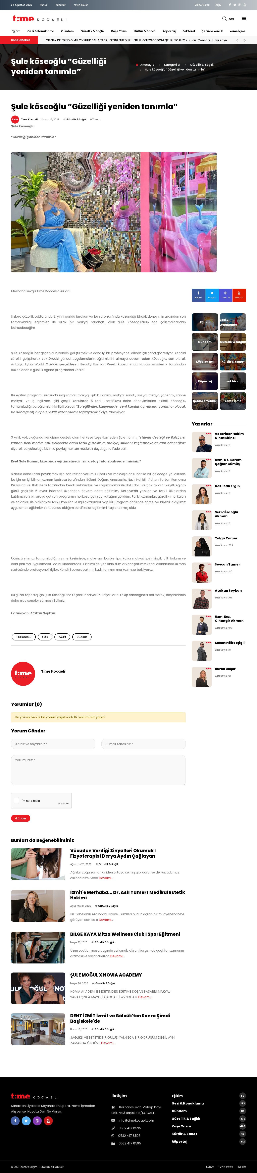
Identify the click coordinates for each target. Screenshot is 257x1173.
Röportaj (169, 31)
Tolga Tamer (226, 538)
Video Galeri (202, 5)
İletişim (242, 1166)
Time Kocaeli (29, 119)
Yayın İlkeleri (80, 5)
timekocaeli (23, 637)
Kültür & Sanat (145, 31)
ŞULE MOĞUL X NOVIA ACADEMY (106, 975)
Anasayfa (147, 65)
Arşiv (218, 5)
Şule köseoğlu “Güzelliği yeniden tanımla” (175, 69)
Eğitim (15, 31)
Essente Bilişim (28, 1167)
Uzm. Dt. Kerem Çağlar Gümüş (228, 462)
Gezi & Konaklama (40, 31)
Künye (44, 5)
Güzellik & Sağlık (92, 31)
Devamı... (106, 878)
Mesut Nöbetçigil (230, 642)
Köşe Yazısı (119, 31)
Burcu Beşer (225, 669)
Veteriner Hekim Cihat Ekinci (229, 436)
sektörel (189, 31)
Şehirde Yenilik (212, 31)
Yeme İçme (238, 31)
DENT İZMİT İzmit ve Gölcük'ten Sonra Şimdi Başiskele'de (120, 1018)
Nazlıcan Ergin (227, 486)
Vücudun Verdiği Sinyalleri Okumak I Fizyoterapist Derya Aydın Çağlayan (114, 40)
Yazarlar (60, 5)
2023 (45, 637)
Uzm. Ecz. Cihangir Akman (229, 618)
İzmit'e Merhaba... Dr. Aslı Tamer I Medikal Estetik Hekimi (127, 895)
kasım (62, 637)
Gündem (67, 31)
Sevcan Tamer (227, 564)
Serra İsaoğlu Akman (226, 514)
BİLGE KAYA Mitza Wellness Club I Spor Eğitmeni (125, 934)
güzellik (82, 637)
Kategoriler (172, 65)
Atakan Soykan (228, 590)
